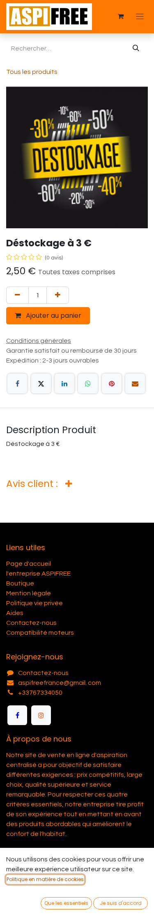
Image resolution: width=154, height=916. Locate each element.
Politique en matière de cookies (45, 879)
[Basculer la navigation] (140, 17)
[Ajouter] (57, 295)
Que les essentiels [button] (66, 903)
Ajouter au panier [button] (52, 315)
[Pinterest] (112, 383)
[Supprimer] (17, 295)
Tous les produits (31, 72)
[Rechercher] (136, 48)
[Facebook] (17, 383)
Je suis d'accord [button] (121, 903)
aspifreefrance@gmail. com (59, 683)
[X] (41, 383)
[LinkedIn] (64, 383)
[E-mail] (135, 383)
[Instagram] (41, 715)
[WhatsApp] (88, 383)
